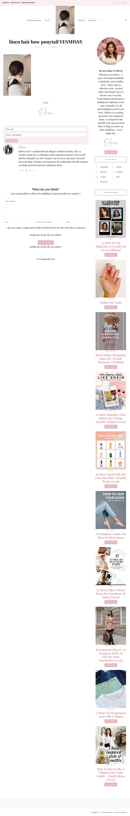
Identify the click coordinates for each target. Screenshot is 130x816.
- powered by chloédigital (119, 812)
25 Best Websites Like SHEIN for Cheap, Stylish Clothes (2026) (111, 418)
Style (48, 19)
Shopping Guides (34, 19)
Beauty (81, 19)
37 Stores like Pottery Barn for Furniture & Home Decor (111, 593)
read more (110, 152)
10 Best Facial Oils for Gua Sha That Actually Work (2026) (110, 477)
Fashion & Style (110, 351)
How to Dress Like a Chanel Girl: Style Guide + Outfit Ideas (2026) (111, 774)
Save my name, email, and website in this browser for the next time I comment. (47, 227)
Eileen (22, 147)
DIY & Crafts (110, 530)
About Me (6, 2)
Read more (110, 255)
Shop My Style (15, 2)
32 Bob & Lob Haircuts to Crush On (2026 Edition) (111, 246)
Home (111, 586)
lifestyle (92, 19)
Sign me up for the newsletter (46, 234)
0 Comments (52, 47)
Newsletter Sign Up (28, 2)
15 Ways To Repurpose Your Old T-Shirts (110, 714)
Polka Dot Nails (111, 302)
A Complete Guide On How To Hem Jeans (111, 536)
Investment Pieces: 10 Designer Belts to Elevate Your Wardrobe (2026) (111, 655)
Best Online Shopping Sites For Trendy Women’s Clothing (111, 358)
